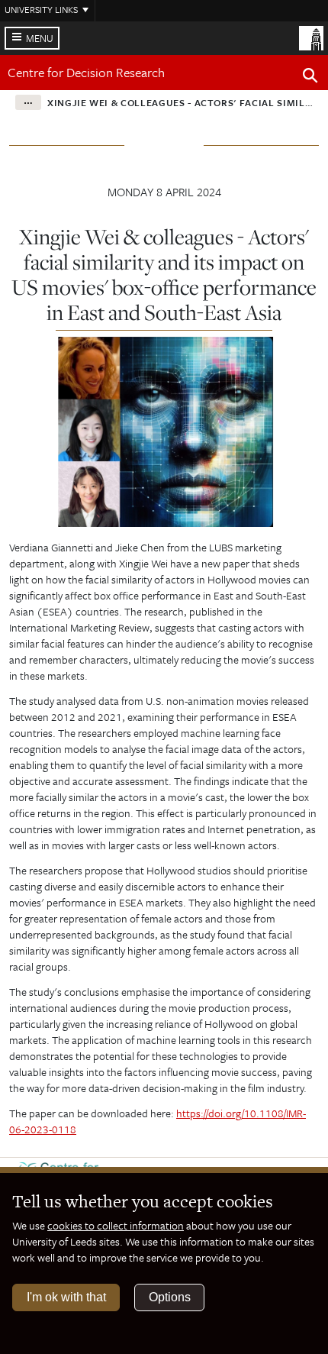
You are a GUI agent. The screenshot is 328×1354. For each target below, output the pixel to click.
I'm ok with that (66, 1297)
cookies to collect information (115, 1225)
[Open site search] (310, 78)
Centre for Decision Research (86, 72)
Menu (39, 38)
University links (41, 9)
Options (170, 1297)
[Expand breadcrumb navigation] (28, 102)
